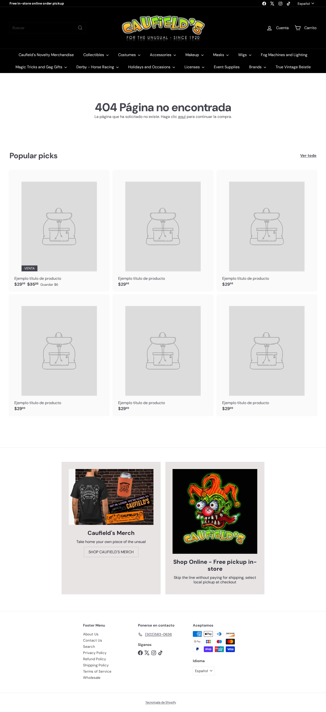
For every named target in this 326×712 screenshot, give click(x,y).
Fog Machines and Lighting (284, 54)
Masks (219, 54)
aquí (182, 116)
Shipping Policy (96, 665)
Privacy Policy (94, 652)
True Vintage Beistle (293, 66)
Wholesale (91, 677)
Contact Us (92, 640)
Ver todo (308, 155)
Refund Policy (94, 659)
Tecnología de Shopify (160, 702)
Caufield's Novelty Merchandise (46, 54)
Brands (256, 66)
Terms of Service (97, 671)
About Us (91, 634)
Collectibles (94, 54)
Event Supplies (227, 66)
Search (89, 646)
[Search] (80, 27)
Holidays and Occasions (149, 66)
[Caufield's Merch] (111, 497)
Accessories (161, 54)
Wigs (243, 54)
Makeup (192, 54)
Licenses (192, 66)
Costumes (127, 54)
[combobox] (48, 27)
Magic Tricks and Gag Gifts (39, 66)
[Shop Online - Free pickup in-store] (215, 511)
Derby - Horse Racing (95, 66)
